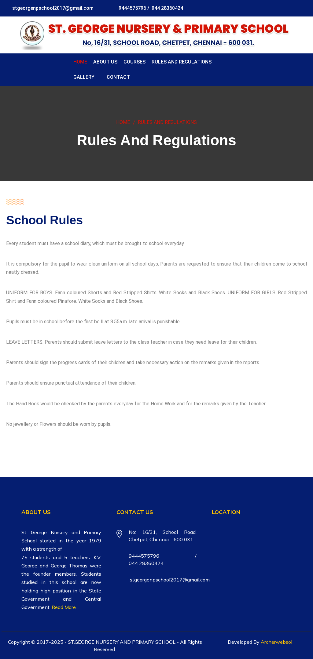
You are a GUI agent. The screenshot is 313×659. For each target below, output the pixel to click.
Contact (118, 77)
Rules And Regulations (182, 62)
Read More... (65, 607)
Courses (134, 62)
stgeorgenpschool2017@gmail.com (52, 8)
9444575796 (131, 8)
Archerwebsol (276, 642)
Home (80, 62)
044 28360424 (166, 8)
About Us (105, 62)
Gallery (83, 77)
